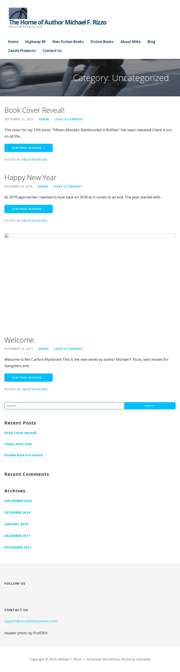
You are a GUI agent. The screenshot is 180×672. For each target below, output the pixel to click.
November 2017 (17, 547)
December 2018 (17, 512)
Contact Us (52, 50)
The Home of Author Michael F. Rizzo (57, 22)
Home (13, 41)
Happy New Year (30, 177)
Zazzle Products (22, 50)
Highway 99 (35, 41)
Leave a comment (68, 119)
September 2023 (18, 501)
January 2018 (16, 524)
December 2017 (17, 535)
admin (44, 119)
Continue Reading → (28, 147)
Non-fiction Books (68, 41)
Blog (151, 41)
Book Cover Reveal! (34, 110)
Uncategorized (34, 159)
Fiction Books (102, 41)
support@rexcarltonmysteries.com (30, 621)
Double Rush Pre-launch (23, 455)
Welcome (19, 340)
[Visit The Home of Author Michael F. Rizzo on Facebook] (8, 592)
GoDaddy (143, 659)
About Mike (130, 41)
